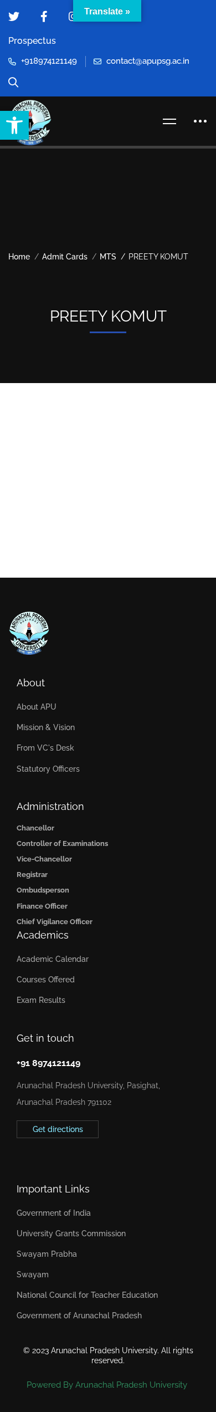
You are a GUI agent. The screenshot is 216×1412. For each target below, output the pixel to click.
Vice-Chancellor (44, 859)
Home (19, 256)
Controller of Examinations (62, 843)
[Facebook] (34, 1154)
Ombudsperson (43, 890)
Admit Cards (65, 256)
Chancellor (35, 828)
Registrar (32, 874)
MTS (108, 256)
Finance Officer (42, 906)
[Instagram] (51, 1154)
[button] (14, 125)
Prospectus (32, 40)
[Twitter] (16, 1154)
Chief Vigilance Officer (54, 921)
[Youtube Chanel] (68, 1154)
